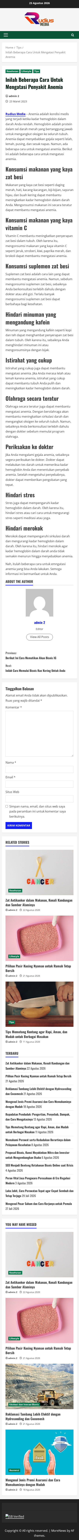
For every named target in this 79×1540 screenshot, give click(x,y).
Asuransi (14, 1470)
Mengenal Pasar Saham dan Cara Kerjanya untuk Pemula (39, 1203)
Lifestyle (26, 71)
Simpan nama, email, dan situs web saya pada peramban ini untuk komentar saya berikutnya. (37, 811)
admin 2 (14, 96)
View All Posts (39, 637)
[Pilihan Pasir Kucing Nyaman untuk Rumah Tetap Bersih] (39, 938)
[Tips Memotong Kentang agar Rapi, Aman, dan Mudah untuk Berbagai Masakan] (39, 1004)
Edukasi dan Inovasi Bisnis (24, 1404)
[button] (6, 35)
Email (10, 777)
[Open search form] (72, 35)
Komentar (14, 707)
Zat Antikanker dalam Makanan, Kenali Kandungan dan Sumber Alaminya (39, 902)
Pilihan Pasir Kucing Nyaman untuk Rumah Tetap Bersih (38, 968)
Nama (11, 762)
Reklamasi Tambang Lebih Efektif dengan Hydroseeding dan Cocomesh (33, 1416)
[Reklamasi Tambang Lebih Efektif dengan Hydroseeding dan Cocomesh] (39, 1386)
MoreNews (58, 1531)
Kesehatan (12, 71)
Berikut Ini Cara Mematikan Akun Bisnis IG (31, 655)
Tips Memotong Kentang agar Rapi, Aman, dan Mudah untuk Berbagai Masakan (36, 1034)
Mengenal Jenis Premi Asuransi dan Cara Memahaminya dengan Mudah (33, 1482)
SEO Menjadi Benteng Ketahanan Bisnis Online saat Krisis (39, 1165)
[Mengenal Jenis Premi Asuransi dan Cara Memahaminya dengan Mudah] (39, 1452)
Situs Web (12, 792)
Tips (36, 71)
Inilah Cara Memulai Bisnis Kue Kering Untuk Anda (35, 668)
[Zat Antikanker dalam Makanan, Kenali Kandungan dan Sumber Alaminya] (39, 872)
